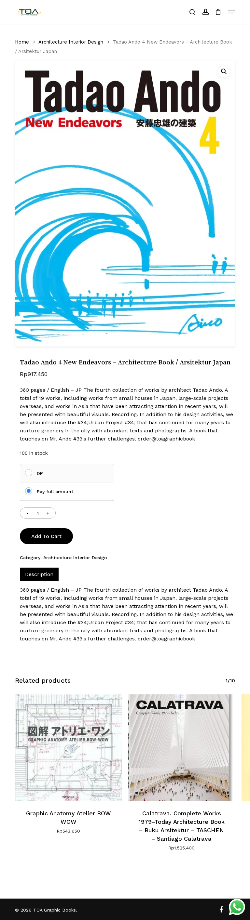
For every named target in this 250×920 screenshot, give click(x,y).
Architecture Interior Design (70, 42)
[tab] (39, 574)
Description (39, 574)
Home (22, 42)
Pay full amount (55, 491)
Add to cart (46, 536)
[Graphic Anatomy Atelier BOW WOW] (68, 747)
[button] (231, 12)
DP (40, 473)
